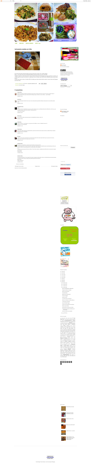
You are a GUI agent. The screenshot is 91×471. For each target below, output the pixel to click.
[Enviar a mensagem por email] (41, 83)
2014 (62, 271)
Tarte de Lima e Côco (69, 418)
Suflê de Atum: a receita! (70, 430)
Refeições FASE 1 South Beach (67, 345)
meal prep (73, 336)
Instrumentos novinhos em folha (67, 307)
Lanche (68, 335)
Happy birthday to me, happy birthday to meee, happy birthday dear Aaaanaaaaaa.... (70, 438)
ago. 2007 (64, 312)
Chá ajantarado (64, 292)
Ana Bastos (19, 106)
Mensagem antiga (54, 166)
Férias (72, 331)
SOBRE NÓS (21, 43)
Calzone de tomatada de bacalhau (68, 304)
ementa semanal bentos (68, 330)
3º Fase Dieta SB (66, 319)
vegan (61, 354)
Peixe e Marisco (68, 341)
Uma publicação (69, 353)
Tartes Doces (67, 351)
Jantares (68, 334)
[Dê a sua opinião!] (42, 83)
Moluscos (69, 339)
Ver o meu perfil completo (64, 66)
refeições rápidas (62, 347)
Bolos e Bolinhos (71, 324)
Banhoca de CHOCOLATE (66, 294)
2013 (62, 272)
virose (70, 355)
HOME (16, 43)
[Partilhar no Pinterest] (46, 83)
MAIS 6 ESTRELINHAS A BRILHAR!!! (67, 288)
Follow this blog (67, 174)
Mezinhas (69, 338)
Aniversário (66, 321)
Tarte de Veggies (65, 295)
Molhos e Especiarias (63, 339)
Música (72, 339)
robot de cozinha (70, 347)
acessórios (70, 319)
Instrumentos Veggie (71, 333)
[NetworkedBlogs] (68, 172)
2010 (62, 277)
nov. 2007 (64, 284)
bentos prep (62, 324)
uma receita (73, 353)
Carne (64, 325)
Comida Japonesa (73, 326)
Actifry (74, 320)
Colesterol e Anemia (63, 326)
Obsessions (61, 340)
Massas (68, 336)
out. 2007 (64, 285)
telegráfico (74, 351)
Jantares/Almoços (62, 335)
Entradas (73, 330)
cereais (71, 325)
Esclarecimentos (62, 331)
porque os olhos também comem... (65, 343)
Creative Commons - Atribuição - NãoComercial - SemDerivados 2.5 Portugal (66, 73)
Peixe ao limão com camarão (67, 311)
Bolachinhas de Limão (70, 406)
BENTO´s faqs (37, 43)
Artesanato (72, 321)
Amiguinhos (62, 321)
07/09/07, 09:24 (20, 161)
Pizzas (74, 342)
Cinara (18, 92)
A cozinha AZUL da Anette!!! (67, 298)
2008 (62, 280)
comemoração (68, 326)
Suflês (61, 351)
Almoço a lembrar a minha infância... (68, 300)
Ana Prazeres (64, 65)
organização (65, 340)
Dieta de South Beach (69, 328)
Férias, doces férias (65, 305)
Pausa (64, 341)
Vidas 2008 (71, 354)
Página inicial (37, 166)
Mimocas (72, 338)
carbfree (61, 325)
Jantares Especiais (72, 334)
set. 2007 (64, 287)
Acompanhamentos (68, 320)
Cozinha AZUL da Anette (64, 327)
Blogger (53, 461)
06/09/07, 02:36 (20, 103)
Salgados (69, 349)
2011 (62, 275)
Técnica (71, 351)
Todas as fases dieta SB (63, 352)
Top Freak (68, 352)
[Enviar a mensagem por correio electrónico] (39, 83)
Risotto (66, 347)
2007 (62, 281)
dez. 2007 (64, 282)
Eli (17, 136)
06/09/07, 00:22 (20, 96)
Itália (61, 334)
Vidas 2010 (63, 355)
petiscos (64, 342)
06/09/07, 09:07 (20, 112)
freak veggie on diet (65, 332)
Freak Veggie (63, 71)
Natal (74, 339)
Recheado (65, 344)
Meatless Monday (63, 338)
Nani (18, 99)
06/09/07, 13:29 (20, 140)
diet (63, 328)
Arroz (69, 321)
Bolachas (66, 324)
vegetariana (66, 354)
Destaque (72, 327)
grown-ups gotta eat (72, 332)
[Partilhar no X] (43, 83)
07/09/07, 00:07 (20, 152)
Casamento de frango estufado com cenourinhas (68, 309)
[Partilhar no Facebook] (44, 83)
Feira (70, 331)
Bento (70, 323)
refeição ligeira (69, 344)
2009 (62, 278)
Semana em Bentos (64, 350)
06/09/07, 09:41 (20, 118)
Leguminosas (71, 335)
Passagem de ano (71, 340)
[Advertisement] (70, 98)
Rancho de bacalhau (65, 291)
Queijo (72, 343)
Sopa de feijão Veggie (66, 302)
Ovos (68, 340)
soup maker (73, 350)
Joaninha (18, 143)
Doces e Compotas (72, 329)
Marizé (18, 129)
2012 (62, 274)
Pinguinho (67, 342)
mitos (74, 338)
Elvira (18, 115)
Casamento (67, 325)
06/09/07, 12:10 (20, 125)
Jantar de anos (64, 297)
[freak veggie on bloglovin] (65, 165)
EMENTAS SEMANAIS (29, 43)
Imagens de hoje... (63, 333)
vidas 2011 (67, 355)
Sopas (69, 350)
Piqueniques (71, 342)
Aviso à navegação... (65, 112)
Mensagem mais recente (19, 166)
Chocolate (74, 325)
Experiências (67, 331)
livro (74, 335)
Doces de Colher (67, 329)
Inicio (67, 333)
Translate (68, 86)
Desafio (69, 327)
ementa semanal (62, 330)
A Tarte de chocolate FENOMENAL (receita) (69, 413)
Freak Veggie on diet (65, 111)
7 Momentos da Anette (66, 301)
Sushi (63, 351)
